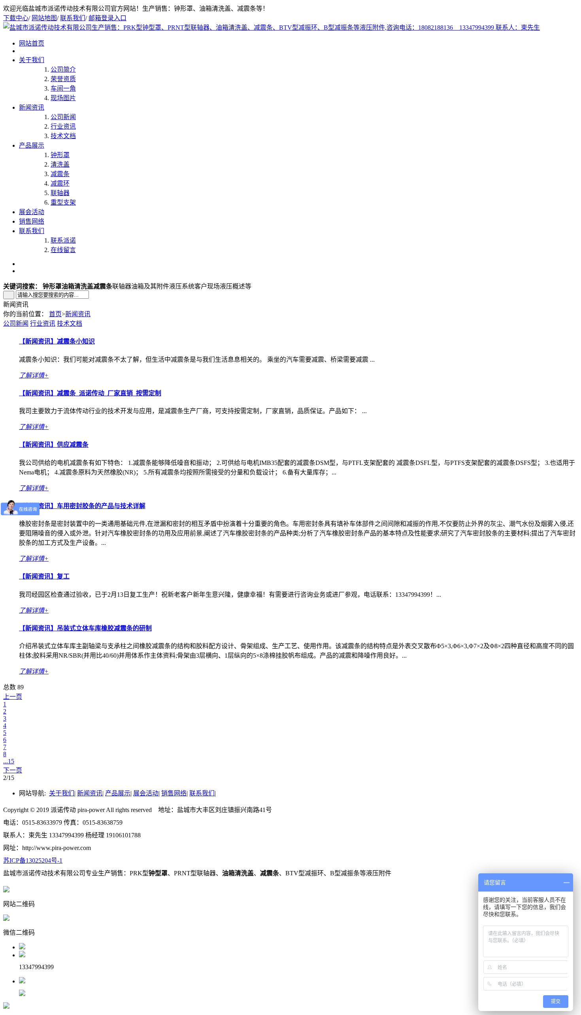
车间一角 (63, 88)
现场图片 (63, 98)
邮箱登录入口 (107, 18)
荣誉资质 (63, 79)
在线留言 (63, 250)
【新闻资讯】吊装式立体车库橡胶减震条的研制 (85, 628)
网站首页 (31, 43)
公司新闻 (63, 117)
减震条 (60, 174)
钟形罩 (60, 155)
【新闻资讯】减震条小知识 (57, 341)
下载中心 (15, 18)
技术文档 (63, 136)
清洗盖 (60, 164)
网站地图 (44, 18)
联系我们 (72, 18)
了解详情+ (34, 375)
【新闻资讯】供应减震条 (54, 444)
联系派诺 (63, 240)
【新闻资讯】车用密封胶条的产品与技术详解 (82, 506)
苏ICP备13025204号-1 (32, 860)
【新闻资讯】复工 (44, 576)
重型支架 (63, 202)
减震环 (60, 183)
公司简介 (63, 69)
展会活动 (31, 212)
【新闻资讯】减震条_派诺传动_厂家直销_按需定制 (90, 393)
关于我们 (31, 60)
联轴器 (60, 193)
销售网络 (31, 221)
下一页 (12, 770)
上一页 (12, 696)
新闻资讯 (31, 107)
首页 (55, 314)
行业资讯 (63, 126)
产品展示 (31, 145)
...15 (8, 761)
